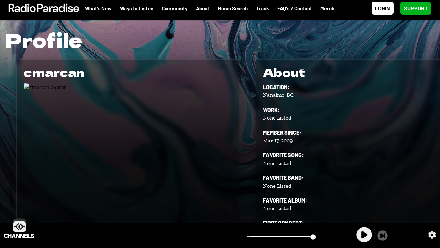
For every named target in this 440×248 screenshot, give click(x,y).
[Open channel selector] (19, 225)
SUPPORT (416, 8)
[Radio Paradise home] (40, 8)
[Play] (364, 234)
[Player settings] (432, 235)
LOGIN (382, 8)
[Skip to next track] (382, 235)
